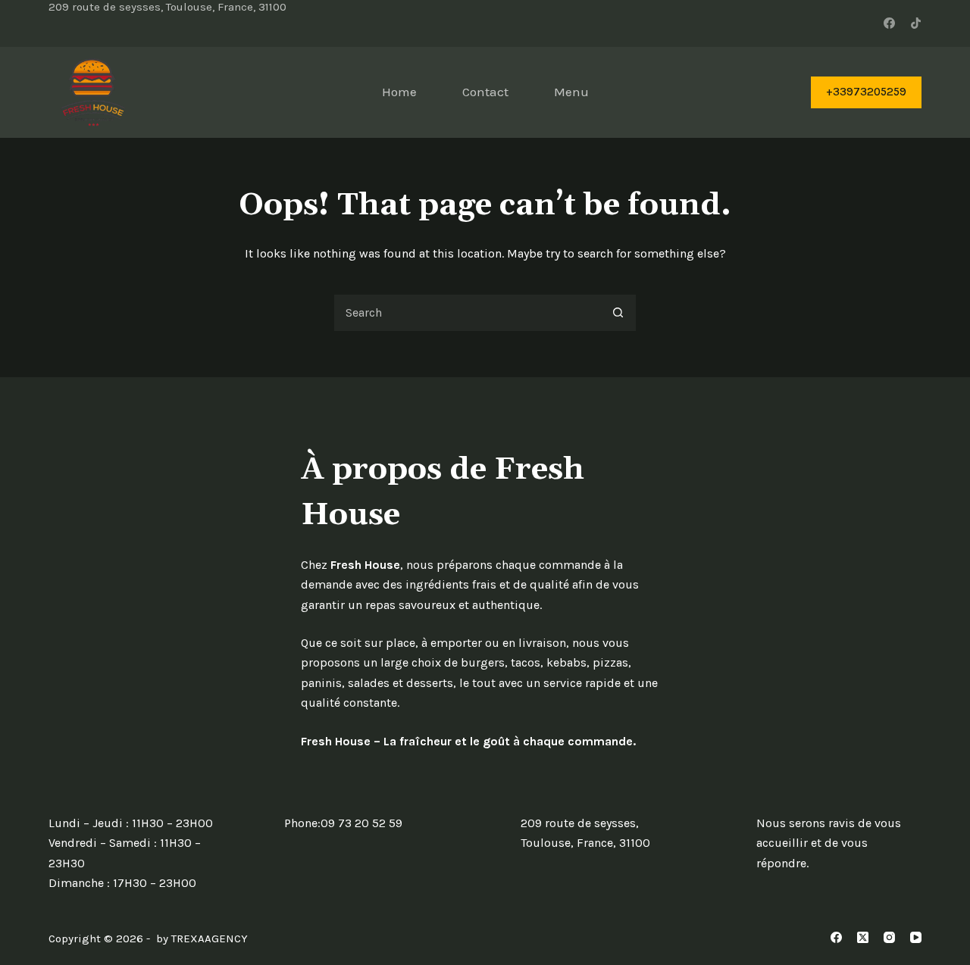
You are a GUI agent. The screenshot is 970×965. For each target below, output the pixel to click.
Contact (485, 91)
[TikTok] (916, 23)
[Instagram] (889, 937)
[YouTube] (916, 937)
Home (399, 91)
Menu (571, 91)
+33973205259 (866, 91)
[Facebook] (889, 23)
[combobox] (466, 313)
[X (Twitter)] (862, 937)
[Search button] (617, 313)
